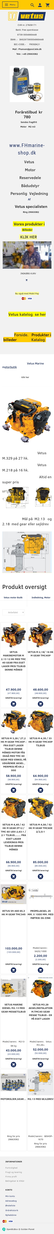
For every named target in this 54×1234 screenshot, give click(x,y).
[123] (40, 704)
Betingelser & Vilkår (14, 1180)
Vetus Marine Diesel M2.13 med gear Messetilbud (13, 1008)
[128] (40, 876)
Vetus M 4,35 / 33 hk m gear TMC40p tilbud (40, 741)
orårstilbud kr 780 (29, 114)
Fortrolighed (11, 1167)
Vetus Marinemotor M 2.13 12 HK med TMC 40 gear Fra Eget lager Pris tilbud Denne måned (13, 660)
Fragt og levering (13, 1172)
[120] (13, 1064)
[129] (13, 970)
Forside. (21, 334)
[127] (13, 876)
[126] (40, 790)
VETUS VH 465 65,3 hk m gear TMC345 (14, 912)
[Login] (40, 5)
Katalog (38, 339)
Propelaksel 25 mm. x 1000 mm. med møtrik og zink (40, 914)
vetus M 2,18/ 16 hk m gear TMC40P (40, 653)
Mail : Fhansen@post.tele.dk (27, 49)
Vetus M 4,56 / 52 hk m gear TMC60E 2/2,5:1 (40, 828)
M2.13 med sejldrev (40, 1099)
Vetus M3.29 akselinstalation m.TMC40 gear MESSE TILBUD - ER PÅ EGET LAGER (40, 1011)
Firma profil (11, 1176)
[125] (13, 790)
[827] (13, 704)
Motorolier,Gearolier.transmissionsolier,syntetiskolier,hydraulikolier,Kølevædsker (13, 1099)
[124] (40, 970)
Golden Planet (27, 1229)
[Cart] (47, 5)
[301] (40, 1064)
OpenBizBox (12, 1229)
